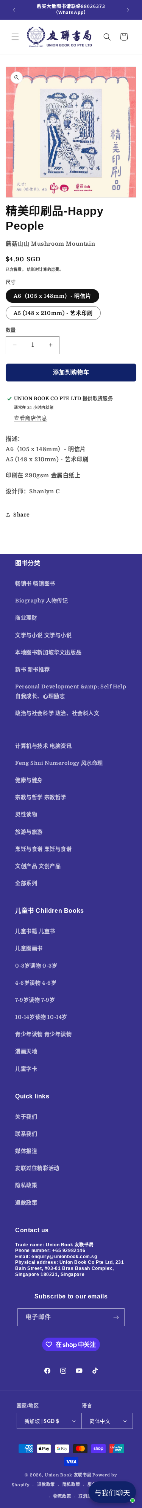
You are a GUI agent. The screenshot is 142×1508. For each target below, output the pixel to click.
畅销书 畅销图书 (35, 583)
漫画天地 (26, 1051)
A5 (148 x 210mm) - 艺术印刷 (53, 313)
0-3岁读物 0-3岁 (36, 966)
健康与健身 (29, 780)
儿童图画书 (29, 948)
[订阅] (116, 1317)
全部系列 (26, 883)
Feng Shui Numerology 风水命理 (59, 763)
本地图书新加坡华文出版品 (48, 652)
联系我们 (26, 1134)
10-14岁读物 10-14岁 (41, 1017)
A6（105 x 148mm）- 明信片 (52, 296)
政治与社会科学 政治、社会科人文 (57, 713)
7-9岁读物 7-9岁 (35, 1000)
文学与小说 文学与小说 (43, 635)
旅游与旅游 (29, 832)
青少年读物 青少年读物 (43, 1034)
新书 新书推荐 (32, 669)
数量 (11, 330)
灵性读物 (26, 814)
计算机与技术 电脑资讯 (43, 746)
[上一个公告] (14, 10)
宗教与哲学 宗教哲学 (40, 797)
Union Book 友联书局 (68, 1475)
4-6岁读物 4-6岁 (36, 983)
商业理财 (26, 618)
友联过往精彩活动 (37, 1168)
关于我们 (26, 1117)
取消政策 (87, 1496)
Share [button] (21, 515)
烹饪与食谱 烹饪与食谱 (43, 849)
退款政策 (26, 1203)
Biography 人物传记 (41, 600)
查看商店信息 (30, 418)
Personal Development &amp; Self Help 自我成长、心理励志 (70, 691)
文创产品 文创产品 (38, 866)
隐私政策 (26, 1185)
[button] (15, 37)
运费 (55, 269)
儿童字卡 (26, 1069)
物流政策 (62, 1496)
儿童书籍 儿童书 (35, 931)
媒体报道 (26, 1151)
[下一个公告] (128, 10)
